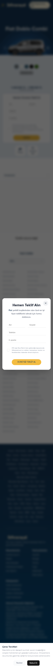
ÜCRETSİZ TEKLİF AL (26, 362)
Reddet (19, 663)
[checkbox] (8, 350)
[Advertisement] (26, 206)
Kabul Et (33, 663)
